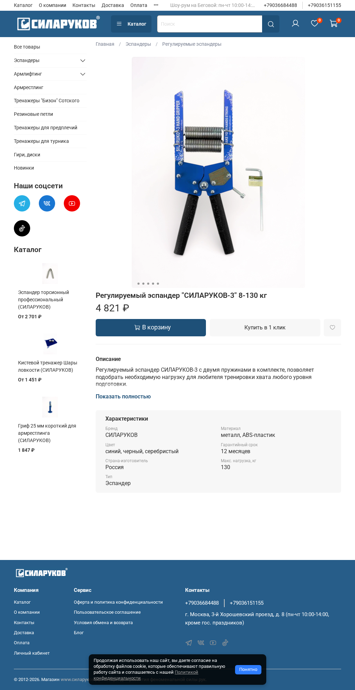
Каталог (23, 5)
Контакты (83, 5)
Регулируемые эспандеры (192, 44)
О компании (52, 5)
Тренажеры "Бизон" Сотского (46, 100)
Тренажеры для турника (41, 141)
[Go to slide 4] (153, 284)
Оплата (138, 5)
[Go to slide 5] (158, 284)
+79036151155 (324, 5)
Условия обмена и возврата (103, 622)
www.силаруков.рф (81, 679)
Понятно (248, 669)
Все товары (27, 47)
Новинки (24, 168)
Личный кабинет (32, 653)
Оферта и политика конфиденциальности (118, 602)
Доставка (113, 5)
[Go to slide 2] (143, 284)
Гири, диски (27, 154)
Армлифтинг (28, 74)
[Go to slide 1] (138, 284)
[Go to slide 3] (148, 284)
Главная (105, 44)
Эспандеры (138, 44)
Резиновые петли (33, 114)
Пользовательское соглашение (107, 612)
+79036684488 (280, 5)
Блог (79, 632)
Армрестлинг (28, 87)
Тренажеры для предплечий (45, 127)
